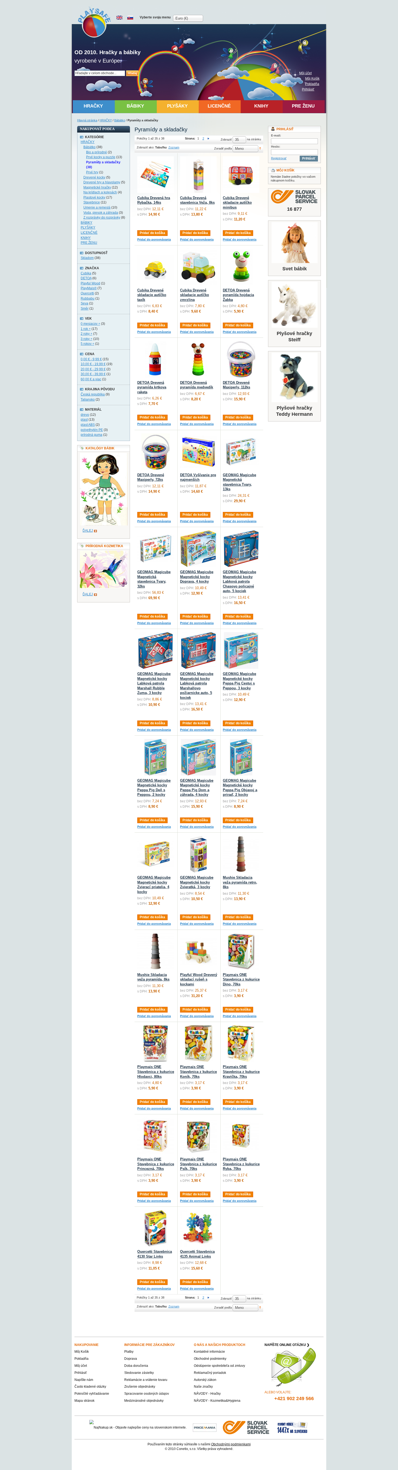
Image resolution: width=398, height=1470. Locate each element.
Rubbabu (87, 298)
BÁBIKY (86, 223)
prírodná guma (91, 435)
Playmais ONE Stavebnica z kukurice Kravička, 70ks (241, 1071)
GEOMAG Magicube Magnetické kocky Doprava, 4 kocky (196, 576)
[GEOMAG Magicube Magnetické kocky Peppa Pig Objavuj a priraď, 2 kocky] (241, 757)
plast (84, 419)
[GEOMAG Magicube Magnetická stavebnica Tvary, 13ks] (241, 451)
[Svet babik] (294, 242)
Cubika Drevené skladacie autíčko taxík (151, 295)
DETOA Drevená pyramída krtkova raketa (151, 387)
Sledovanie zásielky (139, 1373)
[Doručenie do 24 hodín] (246, 1427)
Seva (84, 303)
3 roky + (86, 339)
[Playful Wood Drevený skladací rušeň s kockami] (198, 951)
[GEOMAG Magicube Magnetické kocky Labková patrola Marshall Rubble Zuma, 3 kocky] (155, 650)
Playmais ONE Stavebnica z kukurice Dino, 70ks (241, 979)
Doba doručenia (136, 1366)
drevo (85, 415)
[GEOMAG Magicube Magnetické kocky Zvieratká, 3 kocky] (198, 854)
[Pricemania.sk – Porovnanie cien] (205, 1427)
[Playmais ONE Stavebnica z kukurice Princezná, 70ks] (155, 1136)
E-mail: (276, 135)
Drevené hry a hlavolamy (101, 182)
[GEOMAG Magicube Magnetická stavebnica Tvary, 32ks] (155, 548)
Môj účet (305, 73)
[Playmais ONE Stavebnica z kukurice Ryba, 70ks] (241, 1136)
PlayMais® (89, 288)
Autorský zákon (205, 1380)
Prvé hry (92, 172)
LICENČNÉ (89, 233)
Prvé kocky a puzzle (100, 157)
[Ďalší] (208, 138)
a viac (91, 379)
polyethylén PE (92, 430)
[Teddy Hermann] (294, 377)
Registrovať (278, 158)
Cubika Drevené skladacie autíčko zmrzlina (194, 295)
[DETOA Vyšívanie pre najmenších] (198, 451)
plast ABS (88, 425)
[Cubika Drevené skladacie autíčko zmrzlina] (198, 267)
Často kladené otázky (90, 1386)
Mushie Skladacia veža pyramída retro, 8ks (240, 882)
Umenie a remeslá (96, 207)
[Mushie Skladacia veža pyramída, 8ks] (155, 951)
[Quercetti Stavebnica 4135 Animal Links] (198, 1228)
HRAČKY (106, 120)
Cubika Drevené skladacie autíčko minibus (237, 202)
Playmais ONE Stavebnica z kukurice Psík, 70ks (198, 1164)
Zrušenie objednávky (139, 1386)
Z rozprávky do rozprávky (101, 217)
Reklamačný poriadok (210, 1373)
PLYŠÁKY (88, 227)
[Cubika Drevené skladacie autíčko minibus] (241, 174)
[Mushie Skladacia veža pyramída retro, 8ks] (241, 854)
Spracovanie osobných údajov (146, 1394)
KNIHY (86, 238)
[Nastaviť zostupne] (260, 148)
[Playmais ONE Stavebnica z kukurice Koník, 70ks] (198, 1043)
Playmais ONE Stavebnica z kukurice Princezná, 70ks (155, 1164)
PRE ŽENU (89, 243)
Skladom (87, 258)
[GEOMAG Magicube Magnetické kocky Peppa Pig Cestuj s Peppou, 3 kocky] (241, 650)
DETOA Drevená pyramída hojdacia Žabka (238, 295)
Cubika (86, 273)
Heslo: (275, 146)
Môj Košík (312, 78)
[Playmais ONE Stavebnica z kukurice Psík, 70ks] (198, 1136)
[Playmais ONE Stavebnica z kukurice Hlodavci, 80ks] (155, 1043)
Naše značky (203, 1386)
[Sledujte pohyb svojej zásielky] (294, 196)
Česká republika (93, 394)
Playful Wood (90, 283)
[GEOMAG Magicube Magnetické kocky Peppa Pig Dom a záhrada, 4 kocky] (198, 757)
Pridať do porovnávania (154, 239)
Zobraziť (226, 139)
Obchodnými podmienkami (231, 1444)
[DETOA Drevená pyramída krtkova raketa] (155, 359)
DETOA (86, 278)
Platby (128, 1352)
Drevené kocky (94, 177)
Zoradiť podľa (223, 148)
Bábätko (119, 120)
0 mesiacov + (90, 324)
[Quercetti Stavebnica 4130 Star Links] (155, 1228)
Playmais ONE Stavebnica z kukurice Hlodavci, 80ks (155, 1071)
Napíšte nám (83, 1380)
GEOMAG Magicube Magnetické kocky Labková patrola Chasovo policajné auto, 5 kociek (239, 581)
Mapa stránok (84, 1401)
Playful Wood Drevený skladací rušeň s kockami (198, 979)
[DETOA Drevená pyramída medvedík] (198, 359)
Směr (85, 308)
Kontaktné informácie (209, 1352)
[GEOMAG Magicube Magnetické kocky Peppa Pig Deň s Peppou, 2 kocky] (155, 757)
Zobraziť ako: (145, 147)
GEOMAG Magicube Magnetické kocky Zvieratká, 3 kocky (196, 882)
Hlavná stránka (87, 120)
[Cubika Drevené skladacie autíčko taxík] (155, 267)
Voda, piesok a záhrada (100, 213)
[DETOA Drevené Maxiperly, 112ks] (241, 359)
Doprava (130, 1359)
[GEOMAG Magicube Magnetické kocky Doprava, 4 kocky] (198, 548)
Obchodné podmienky (210, 1359)
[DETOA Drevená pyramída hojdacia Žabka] (241, 267)
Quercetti (87, 293)
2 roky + (86, 334)
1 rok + (86, 329)
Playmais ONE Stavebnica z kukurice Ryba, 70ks (241, 1164)
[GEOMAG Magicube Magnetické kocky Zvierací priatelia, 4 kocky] (155, 854)
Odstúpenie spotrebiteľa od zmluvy (219, 1366)
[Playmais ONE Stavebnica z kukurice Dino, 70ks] (241, 951)
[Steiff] (294, 305)
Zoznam (173, 147)
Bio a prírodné (96, 152)
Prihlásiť (308, 89)
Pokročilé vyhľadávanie (91, 1394)
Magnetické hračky (97, 187)
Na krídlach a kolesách (100, 192)
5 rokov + (87, 344)
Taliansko (88, 399)
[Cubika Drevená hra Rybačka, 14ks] (155, 174)
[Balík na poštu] (292, 1427)
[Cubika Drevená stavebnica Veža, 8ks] (198, 174)
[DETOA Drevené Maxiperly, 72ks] (155, 451)
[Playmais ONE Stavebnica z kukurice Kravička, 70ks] (241, 1043)
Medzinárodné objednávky (144, 1401)
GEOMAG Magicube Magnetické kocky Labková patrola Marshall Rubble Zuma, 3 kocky (154, 683)
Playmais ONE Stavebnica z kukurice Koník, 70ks (198, 1071)
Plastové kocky (94, 197)
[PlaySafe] (95, 22)
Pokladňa (312, 84)
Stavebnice (91, 202)
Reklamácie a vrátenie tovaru (145, 1380)
